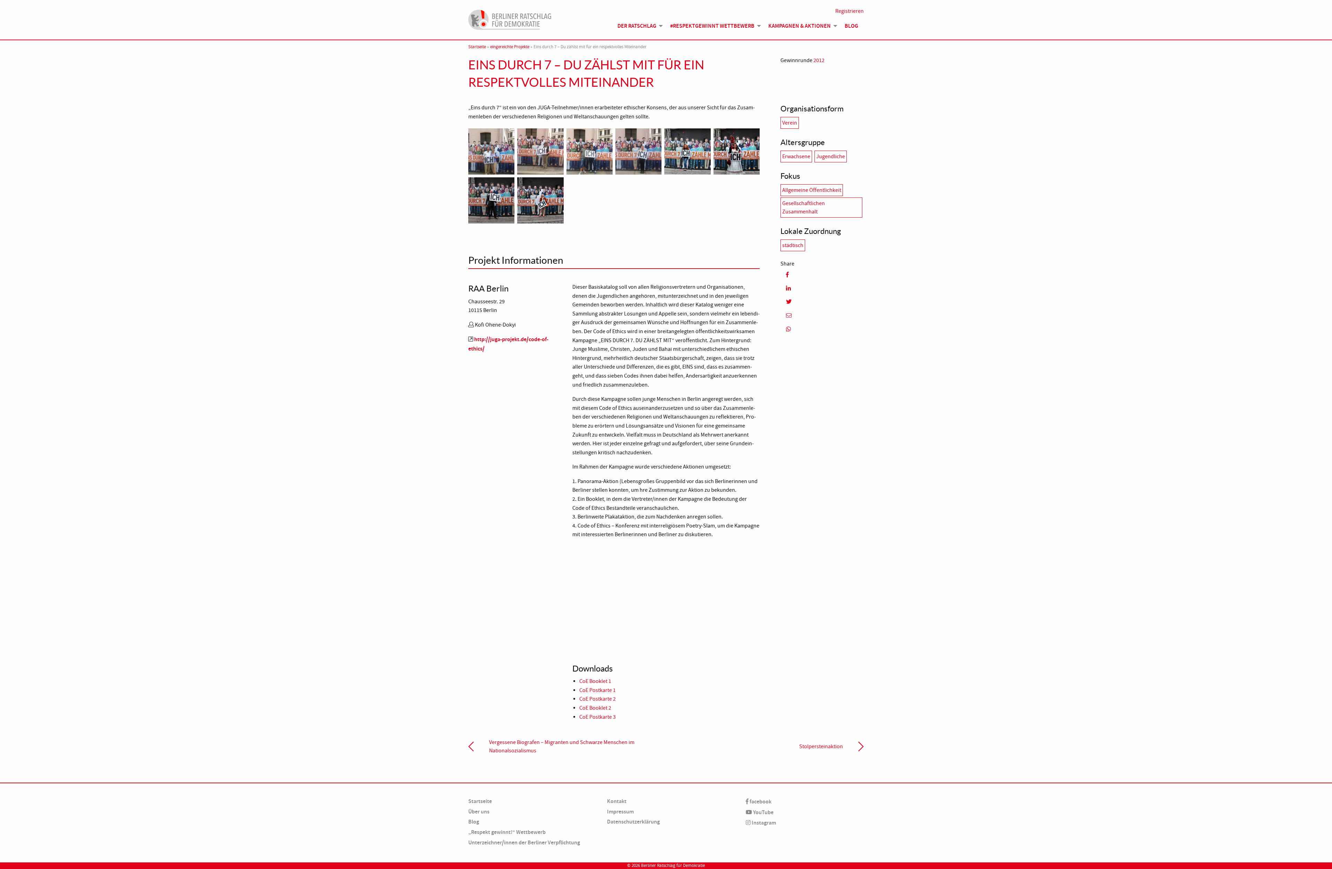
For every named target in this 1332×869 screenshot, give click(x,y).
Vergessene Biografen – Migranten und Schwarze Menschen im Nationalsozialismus (561, 746)
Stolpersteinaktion (821, 746)
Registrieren (849, 11)
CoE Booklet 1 (595, 681)
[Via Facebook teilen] (822, 274)
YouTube (763, 812)
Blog (851, 25)
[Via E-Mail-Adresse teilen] (822, 315)
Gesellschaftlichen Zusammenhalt (803, 207)
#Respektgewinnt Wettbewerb (712, 25)
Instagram (763, 822)
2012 (819, 60)
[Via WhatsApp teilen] (822, 329)
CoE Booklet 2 (595, 708)
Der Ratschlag (636, 25)
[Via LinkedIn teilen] (822, 288)
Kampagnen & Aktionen (799, 25)
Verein (789, 122)
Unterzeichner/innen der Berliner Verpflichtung (524, 842)
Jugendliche (830, 156)
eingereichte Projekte (509, 47)
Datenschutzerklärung (633, 821)
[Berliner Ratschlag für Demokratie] (510, 18)
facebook (760, 801)
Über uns (478, 811)
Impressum (620, 811)
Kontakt (616, 801)
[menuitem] (638, 26)
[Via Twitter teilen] (822, 302)
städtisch (792, 245)
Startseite (477, 47)
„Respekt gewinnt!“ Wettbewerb (507, 832)
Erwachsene (796, 156)
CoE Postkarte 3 (597, 717)
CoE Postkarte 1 (597, 690)
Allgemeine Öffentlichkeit (811, 190)
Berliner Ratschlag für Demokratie (673, 865)
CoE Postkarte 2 (597, 698)
